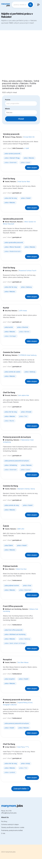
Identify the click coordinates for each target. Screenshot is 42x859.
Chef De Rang (9, 179)
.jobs (5, 4)
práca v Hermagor (10, 336)
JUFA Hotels (23, 310)
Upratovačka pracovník (13, 219)
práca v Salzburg (24, 639)
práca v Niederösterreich (12, 251)
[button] (38, 5)
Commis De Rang (10, 486)
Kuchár (6, 308)
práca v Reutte (9, 421)
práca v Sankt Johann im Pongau (15, 643)
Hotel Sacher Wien (24, 181)
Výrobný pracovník (11, 134)
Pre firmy (4, 821)
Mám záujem (32, 168)
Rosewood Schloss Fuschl (27, 270)
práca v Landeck (10, 772)
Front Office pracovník (13, 606)
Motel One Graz (21, 569)
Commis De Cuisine (11, 352)
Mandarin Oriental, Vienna (26, 489)
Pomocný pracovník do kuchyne (17, 437)
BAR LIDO (21, 529)
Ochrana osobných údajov (10, 824)
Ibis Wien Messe (23, 662)
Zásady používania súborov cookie (12, 827)
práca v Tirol (23, 416)
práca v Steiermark (11, 162)
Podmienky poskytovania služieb (12, 830)
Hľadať (21, 119)
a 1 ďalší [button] (26, 148)
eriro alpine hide (23, 395)
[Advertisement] (21, 56)
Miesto (7, 108)
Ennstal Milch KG (29, 137)
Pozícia (7, 99)
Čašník (6, 526)
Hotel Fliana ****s (23, 747)
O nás (3, 833)
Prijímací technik (10, 566)
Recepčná (7, 659)
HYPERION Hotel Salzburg (27, 355)
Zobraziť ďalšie (20, 789)
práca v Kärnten (24, 331)
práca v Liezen (25, 162)
